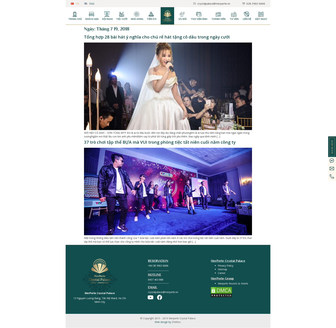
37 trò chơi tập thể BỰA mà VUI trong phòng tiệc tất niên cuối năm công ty (160, 142)
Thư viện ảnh (199, 18)
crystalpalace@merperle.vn (163, 292)
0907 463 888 (155, 279)
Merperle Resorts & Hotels (233, 283)
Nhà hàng (137, 18)
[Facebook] (159, 297)
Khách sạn (92, 18)
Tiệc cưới (121, 18)
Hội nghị (107, 18)
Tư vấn (234, 18)
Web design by (168, 322)
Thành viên (219, 18)
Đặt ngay (261, 18)
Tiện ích (151, 18)
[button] (332, 146)
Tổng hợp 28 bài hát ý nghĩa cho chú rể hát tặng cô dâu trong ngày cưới (157, 37)
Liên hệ (247, 18)
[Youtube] (150, 297)
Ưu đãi (182, 18)
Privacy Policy (225, 265)
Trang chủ (75, 18)
